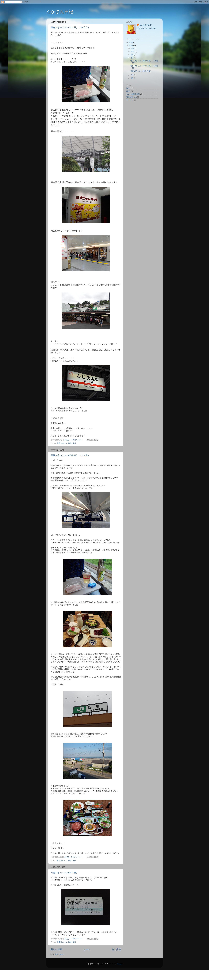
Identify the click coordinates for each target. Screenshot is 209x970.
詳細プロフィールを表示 (146, 28)
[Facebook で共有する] (95, 440)
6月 (132, 78)
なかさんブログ (145, 25)
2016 (131, 42)
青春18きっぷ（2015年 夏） (64, 872)
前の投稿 (116, 949)
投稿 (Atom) (59, 954)
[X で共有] (92, 440)
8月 (132, 58)
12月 (133, 48)
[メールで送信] (88, 440)
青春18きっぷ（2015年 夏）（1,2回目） (70, 455)
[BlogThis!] (90, 440)
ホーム (86, 949)
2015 (131, 46)
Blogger (120, 964)
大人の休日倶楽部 (133, 94)
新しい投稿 (56, 949)
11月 (133, 51)
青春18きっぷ (62, 443)
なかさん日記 (59, 11)
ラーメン (129, 100)
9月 (132, 55)
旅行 (74, 443)
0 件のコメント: (77, 440)
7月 (132, 75)
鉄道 (70, 443)
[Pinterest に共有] (97, 440)
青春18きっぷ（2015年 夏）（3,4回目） (70, 27)
